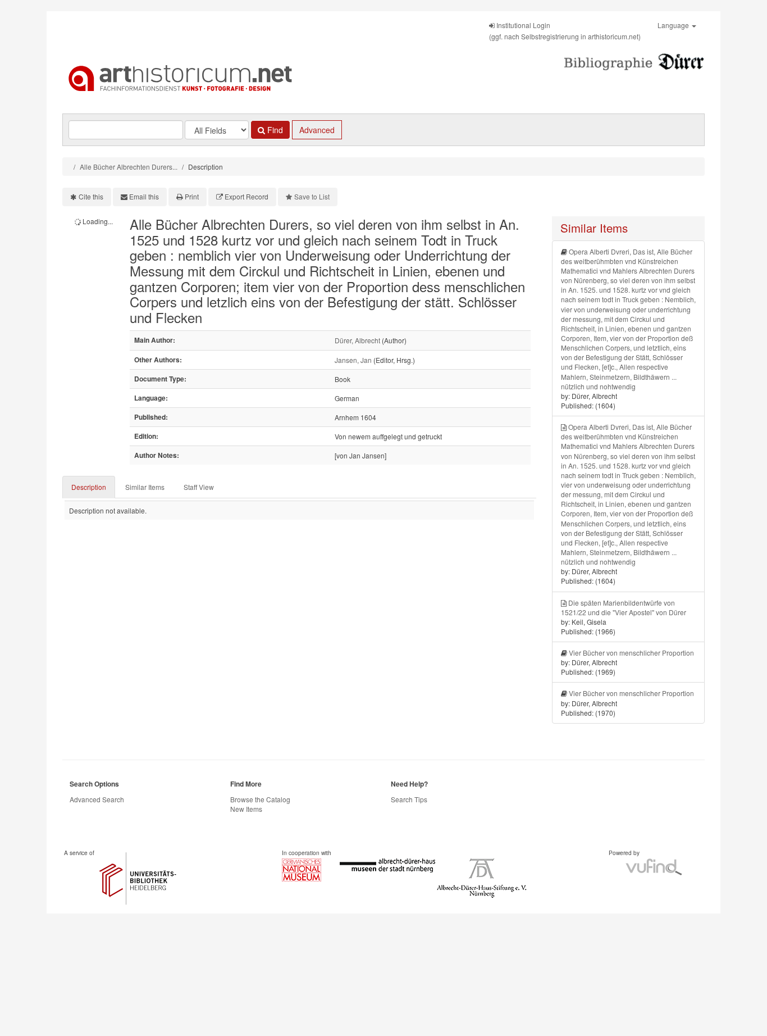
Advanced (317, 129)
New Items (246, 809)
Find (274, 129)
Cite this (91, 196)
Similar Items (145, 487)
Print (192, 196)
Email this (144, 196)
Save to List (312, 196)
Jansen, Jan (353, 360)
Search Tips (409, 799)
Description (88, 487)
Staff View (199, 487)
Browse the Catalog (260, 799)
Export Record (246, 196)
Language (674, 25)
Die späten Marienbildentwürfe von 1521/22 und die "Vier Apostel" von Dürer (623, 607)
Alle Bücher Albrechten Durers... (128, 166)
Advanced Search (97, 799)
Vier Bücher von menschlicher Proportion (631, 652)
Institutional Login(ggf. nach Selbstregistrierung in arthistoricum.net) (565, 30)
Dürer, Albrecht (357, 340)
